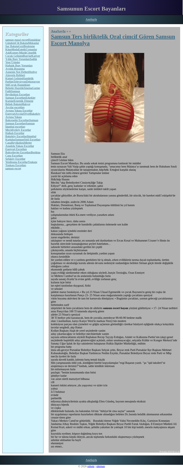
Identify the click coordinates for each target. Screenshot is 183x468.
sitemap (100, 466)
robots (90, 466)
